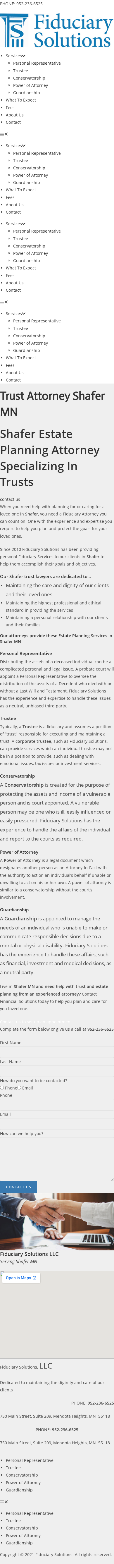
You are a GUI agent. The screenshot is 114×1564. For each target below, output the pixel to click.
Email (27, 1088)
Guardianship (26, 92)
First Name (10, 1042)
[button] (57, 134)
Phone (11, 1088)
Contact (13, 122)
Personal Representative (37, 63)
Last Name (10, 1061)
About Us (15, 115)
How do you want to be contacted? (33, 1080)
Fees (10, 107)
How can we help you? (21, 1133)
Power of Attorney (30, 85)
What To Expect (21, 100)
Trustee (20, 70)
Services (14, 56)
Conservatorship (29, 78)
